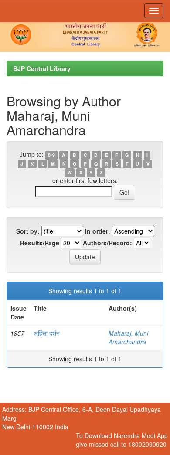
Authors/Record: (107, 242)
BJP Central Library (42, 68)
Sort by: (28, 231)
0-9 (51, 155)
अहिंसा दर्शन (47, 333)
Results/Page (39, 242)
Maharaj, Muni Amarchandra (128, 337)
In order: (97, 231)
